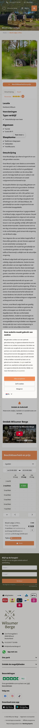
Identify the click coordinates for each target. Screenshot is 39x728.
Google (22, 362)
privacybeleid (20, 371)
